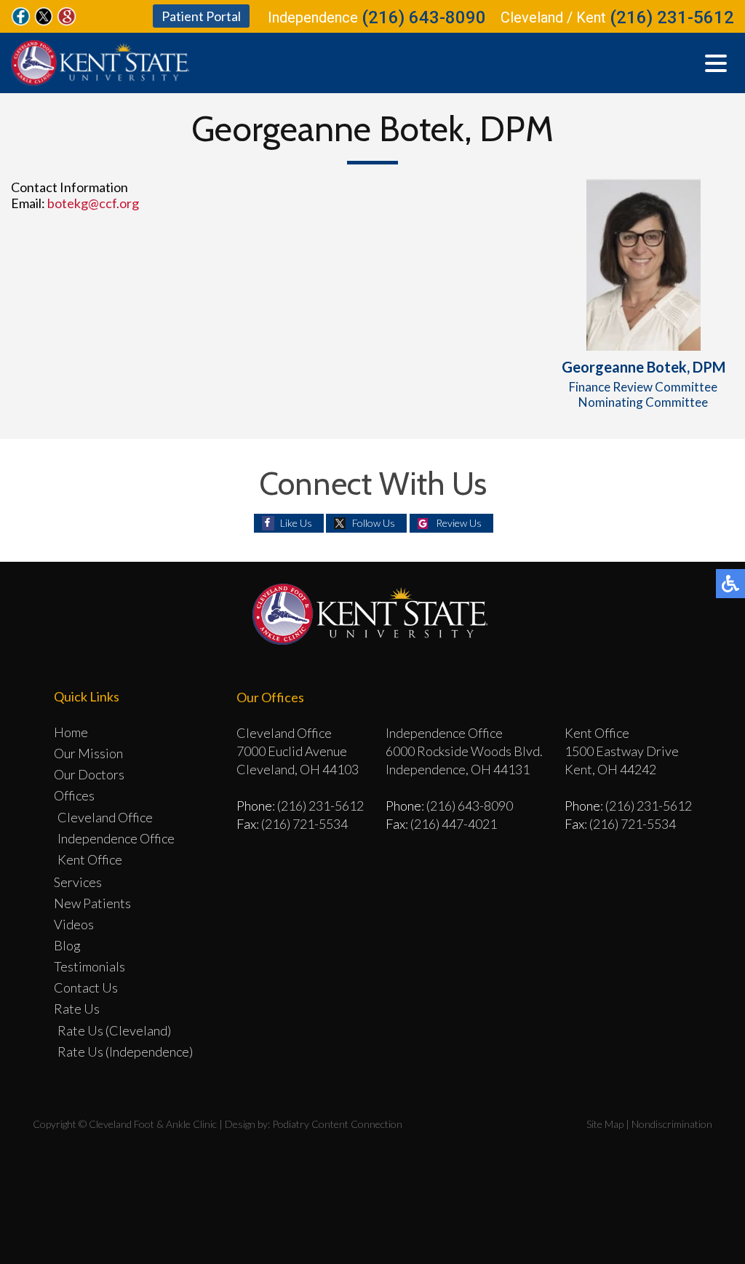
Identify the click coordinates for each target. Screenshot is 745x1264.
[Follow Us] (44, 21)
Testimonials (89, 966)
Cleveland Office (105, 817)
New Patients (92, 903)
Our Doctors (89, 774)
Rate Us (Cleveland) (114, 1030)
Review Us (459, 523)
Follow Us (373, 523)
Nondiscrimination (672, 1124)
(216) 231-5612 (672, 17)
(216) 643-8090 (424, 17)
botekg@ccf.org (93, 203)
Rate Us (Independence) (125, 1052)
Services (78, 882)
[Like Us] (21, 21)
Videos (74, 924)
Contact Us (86, 987)
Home (71, 732)
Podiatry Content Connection (337, 1124)
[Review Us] (66, 21)
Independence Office (116, 838)
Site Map (605, 1124)
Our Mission (88, 753)
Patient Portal (201, 16)
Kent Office (89, 859)
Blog (67, 945)
